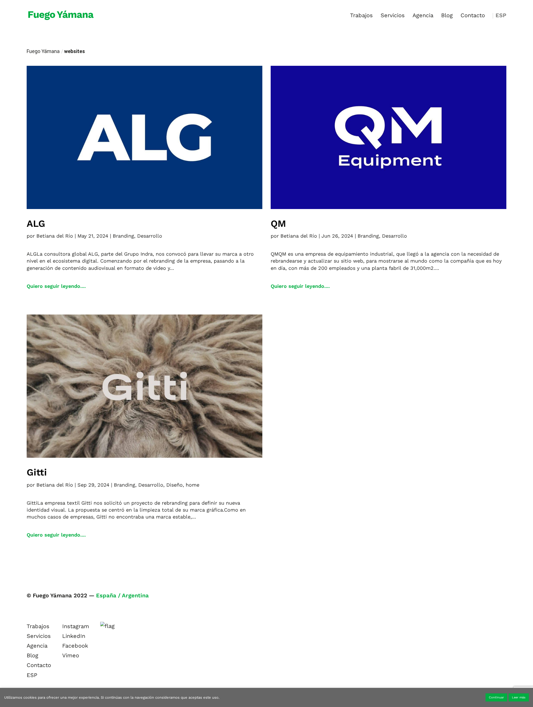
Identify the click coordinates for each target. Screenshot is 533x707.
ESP (501, 16)
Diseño (174, 485)
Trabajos (361, 16)
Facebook (75, 645)
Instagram (75, 626)
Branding (123, 236)
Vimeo (70, 655)
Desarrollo (149, 236)
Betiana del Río (54, 236)
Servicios (393, 16)
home (192, 485)
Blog (447, 16)
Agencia (423, 16)
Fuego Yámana (43, 51)
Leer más (519, 697)
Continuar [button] (496, 697)
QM (278, 223)
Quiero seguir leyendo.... (56, 286)
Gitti (37, 472)
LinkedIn (73, 636)
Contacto (473, 16)
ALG (36, 223)
